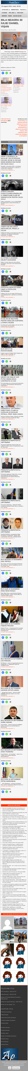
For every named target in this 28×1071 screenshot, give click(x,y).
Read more (16, 1068)
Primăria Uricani (5, 1038)
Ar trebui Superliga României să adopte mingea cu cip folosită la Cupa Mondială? (14, 869)
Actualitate (5, 9)
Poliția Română (4, 1014)
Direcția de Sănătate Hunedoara (8, 1036)
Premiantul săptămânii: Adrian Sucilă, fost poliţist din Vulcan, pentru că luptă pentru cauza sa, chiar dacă (12, 446)
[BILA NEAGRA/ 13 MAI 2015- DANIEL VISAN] (18, 80)
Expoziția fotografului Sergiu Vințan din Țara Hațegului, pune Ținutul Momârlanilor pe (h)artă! (13, 904)
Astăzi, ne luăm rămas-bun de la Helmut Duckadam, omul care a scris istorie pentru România (11, 263)
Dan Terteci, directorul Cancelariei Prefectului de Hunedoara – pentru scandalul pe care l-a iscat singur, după (11, 565)
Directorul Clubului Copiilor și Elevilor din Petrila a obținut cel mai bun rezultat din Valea (12, 417)
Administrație (15, 9)
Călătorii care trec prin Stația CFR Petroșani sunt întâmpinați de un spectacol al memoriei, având (11, 295)
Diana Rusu (4, 30)
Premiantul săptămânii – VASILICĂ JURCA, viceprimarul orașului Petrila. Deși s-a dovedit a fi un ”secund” (12, 506)
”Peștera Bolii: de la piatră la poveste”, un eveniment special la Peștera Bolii (12, 874)
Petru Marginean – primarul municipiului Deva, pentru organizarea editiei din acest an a (12, 784)
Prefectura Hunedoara (6, 1011)
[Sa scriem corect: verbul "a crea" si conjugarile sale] (7, 963)
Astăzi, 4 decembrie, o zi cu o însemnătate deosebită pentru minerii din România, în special (11, 203)
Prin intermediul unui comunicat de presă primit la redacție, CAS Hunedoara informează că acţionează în (12, 384)
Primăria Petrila (4, 1023)
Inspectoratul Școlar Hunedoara (8, 1017)
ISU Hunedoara (4, 1041)
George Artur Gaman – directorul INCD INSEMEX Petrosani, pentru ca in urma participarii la (10, 694)
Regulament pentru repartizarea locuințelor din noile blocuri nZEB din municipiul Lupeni (14, 813)
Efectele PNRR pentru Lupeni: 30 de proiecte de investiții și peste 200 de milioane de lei (13, 877)
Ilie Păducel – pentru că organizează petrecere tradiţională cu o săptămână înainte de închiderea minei (12, 664)
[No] (26, 1065)
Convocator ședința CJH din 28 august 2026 (12, 842)
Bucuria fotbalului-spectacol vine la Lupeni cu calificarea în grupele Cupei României (13, 854)
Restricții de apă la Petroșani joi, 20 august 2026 (13, 871)
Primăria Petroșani (5, 1027)
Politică (22, 9)
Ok (9, 1068)
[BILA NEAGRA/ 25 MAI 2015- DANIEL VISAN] (6, 100)
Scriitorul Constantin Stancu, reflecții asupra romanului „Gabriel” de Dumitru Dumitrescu (12, 845)
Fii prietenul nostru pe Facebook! (14, 799)
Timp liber (11, 12)
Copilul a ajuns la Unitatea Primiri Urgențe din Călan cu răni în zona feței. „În (11, 354)
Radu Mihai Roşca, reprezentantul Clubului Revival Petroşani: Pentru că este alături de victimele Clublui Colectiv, (11, 594)
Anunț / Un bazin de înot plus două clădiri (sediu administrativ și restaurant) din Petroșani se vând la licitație (14, 896)
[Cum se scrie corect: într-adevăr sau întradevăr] (20, 963)
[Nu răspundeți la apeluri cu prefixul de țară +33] (7, 950)
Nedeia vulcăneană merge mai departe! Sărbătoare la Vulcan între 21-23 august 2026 (14, 901)
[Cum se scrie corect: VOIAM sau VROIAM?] (7, 977)
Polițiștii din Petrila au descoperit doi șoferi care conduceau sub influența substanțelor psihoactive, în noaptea (12, 234)
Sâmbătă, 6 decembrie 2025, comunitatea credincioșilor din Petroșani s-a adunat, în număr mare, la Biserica (11, 167)
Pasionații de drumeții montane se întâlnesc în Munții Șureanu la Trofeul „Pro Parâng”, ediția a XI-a (14, 816)
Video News (20, 12)
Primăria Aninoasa (5, 1030)
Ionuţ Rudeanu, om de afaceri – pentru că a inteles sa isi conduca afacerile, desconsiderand (11, 755)
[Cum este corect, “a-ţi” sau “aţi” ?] (7, 922)
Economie (4, 12)
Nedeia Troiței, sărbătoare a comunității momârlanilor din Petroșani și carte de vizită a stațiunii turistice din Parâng (13, 908)
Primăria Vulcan (4, 1044)
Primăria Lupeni (4, 1033)
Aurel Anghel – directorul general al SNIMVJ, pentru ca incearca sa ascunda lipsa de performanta (11, 726)
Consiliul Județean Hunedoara (8, 1020)
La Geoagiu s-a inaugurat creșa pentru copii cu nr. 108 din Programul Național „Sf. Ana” (14, 851)
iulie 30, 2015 (12, 30)
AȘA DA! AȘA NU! (17, 15)
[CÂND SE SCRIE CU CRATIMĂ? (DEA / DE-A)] (20, 950)
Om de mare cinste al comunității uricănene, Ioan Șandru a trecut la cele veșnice (14, 889)
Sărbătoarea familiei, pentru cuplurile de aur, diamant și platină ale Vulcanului (12, 848)
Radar (10, 15)
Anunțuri (4, 15)
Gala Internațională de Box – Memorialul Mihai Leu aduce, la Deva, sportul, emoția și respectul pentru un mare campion (14, 881)
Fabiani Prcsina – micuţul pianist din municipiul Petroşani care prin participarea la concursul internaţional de (12, 629)
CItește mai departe (7, 170)
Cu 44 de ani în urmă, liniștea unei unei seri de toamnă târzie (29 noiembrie (12, 325)
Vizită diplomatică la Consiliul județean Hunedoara (14, 899)
